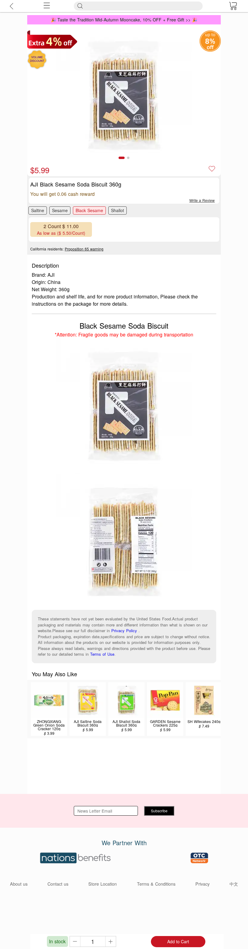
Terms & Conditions (156, 884)
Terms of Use (102, 654)
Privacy (202, 884)
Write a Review (202, 200)
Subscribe (159, 810)
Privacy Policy (124, 630)
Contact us (57, 884)
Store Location (102, 884)
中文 (234, 884)
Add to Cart (178, 941)
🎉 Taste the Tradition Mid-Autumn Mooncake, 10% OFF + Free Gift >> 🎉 (124, 20)
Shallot (117, 210)
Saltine (37, 210)
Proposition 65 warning (84, 248)
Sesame (60, 210)
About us (19, 884)
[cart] (232, 6)
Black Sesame (89, 210)
